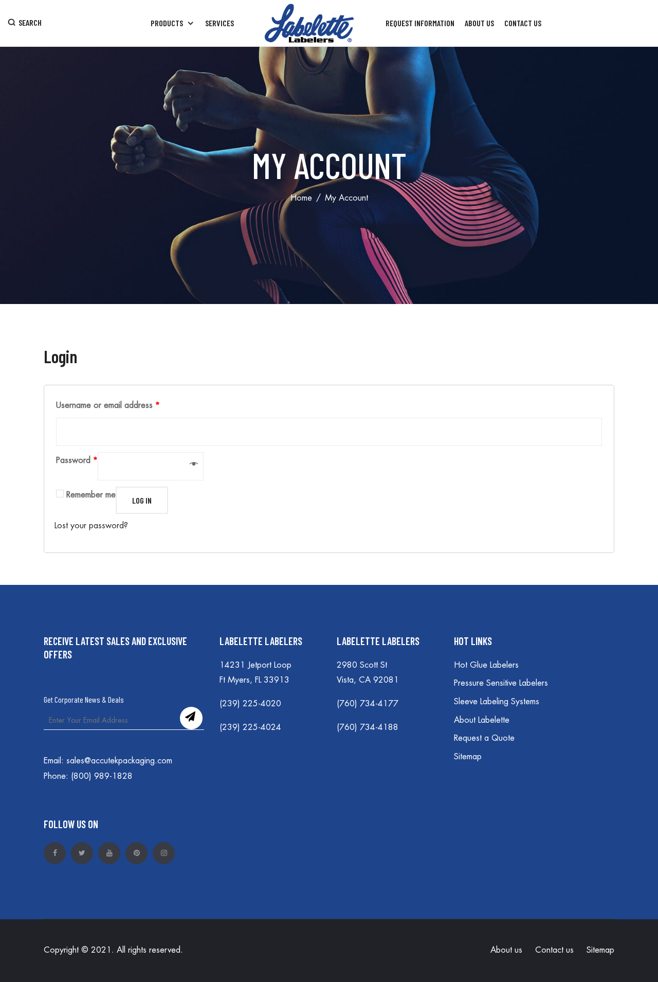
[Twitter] (82, 853)
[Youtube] (109, 853)
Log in (142, 500)
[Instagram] (164, 853)
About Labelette (481, 720)
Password (77, 460)
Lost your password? (91, 526)
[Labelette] (310, 23)
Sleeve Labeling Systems (496, 702)
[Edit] (50, 574)
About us (506, 950)
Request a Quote (484, 738)
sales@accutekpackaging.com (119, 761)
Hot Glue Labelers (486, 665)
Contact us (554, 950)
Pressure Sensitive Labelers (501, 683)
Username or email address (108, 405)
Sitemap (468, 757)
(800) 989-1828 (102, 776)
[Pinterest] (136, 853)
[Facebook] (55, 853)
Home (301, 198)
